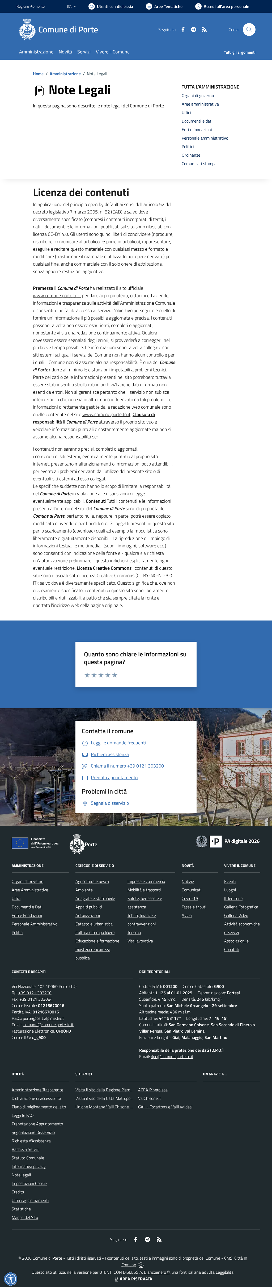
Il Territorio (233, 898)
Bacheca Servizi (25, 1149)
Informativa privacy (29, 1166)
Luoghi (230, 890)
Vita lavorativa (140, 941)
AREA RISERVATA (136, 1279)
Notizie (188, 881)
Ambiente (84, 890)
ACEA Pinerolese (153, 1090)
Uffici (16, 898)
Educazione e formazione (97, 941)
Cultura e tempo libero (94, 932)
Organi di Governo (27, 881)
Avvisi (187, 915)
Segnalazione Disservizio (33, 1132)
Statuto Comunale (28, 1158)
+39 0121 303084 (36, 999)
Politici (17, 932)
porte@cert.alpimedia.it (43, 1018)
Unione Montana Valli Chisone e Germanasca (115, 1107)
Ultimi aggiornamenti (30, 1200)
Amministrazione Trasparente (37, 1090)
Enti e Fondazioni (27, 915)
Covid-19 (190, 898)
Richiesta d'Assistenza (31, 1141)
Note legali (21, 1175)
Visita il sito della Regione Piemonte (106, 1090)
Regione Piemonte (30, 6)
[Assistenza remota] (140, 1264)
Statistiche (21, 1209)
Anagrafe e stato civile (95, 898)
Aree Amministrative (30, 890)
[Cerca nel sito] (249, 29)
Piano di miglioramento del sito (39, 1107)
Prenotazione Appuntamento (37, 1124)
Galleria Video (236, 915)
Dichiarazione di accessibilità (36, 1098)
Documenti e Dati (27, 907)
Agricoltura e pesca (92, 881)
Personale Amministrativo (34, 924)
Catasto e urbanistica (94, 924)
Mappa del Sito (25, 1217)
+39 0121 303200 (35, 993)
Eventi (230, 881)
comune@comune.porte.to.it (48, 1024)
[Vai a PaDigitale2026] (228, 841)
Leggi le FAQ (23, 1115)
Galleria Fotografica (241, 907)
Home (38, 73)
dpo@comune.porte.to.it (172, 1056)
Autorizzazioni (87, 915)
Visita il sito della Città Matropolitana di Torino (115, 1098)
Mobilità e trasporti (144, 890)
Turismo (134, 932)
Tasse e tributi (194, 907)
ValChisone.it (149, 1098)
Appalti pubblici (88, 907)
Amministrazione (65, 73)
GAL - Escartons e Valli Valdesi (165, 1107)
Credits (18, 1192)
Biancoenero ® (157, 1272)
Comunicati (191, 890)
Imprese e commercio (146, 881)
